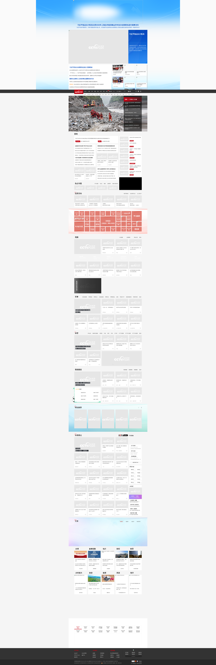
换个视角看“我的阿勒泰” (134, 514)
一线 (103, 466)
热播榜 (138, 216)
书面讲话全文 (136, 27)
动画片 (127, 521)
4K (113, 91)
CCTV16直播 (135, 333)
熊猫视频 (125, 369)
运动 (103, 385)
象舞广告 (83, 655)
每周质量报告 (132, 163)
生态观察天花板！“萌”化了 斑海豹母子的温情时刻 (121, 478)
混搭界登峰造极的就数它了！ (135, 501)
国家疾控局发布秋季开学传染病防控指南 (135, 560)
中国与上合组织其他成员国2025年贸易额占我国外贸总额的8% (83, 81)
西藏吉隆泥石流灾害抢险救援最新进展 (106, 146)
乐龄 (114, 94)
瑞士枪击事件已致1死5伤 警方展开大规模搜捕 (106, 173)
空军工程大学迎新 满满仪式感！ (135, 324)
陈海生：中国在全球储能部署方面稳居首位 (80, 462)
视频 (95, 91)
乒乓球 (115, 333)
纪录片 (133, 521)
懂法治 (132, 482)
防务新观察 (84, 296)
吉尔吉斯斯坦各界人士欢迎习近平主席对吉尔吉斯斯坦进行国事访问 (84, 70)
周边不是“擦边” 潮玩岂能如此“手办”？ (121, 510)
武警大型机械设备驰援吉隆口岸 (108, 324)
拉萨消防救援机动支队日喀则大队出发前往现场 (135, 271)
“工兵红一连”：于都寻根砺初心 (108, 307)
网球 (76, 364)
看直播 (137, 229)
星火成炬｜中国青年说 (129, 122)
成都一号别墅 (95, 399)
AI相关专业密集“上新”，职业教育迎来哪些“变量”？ (84, 162)
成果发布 (140, 652)
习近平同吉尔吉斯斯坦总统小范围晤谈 (80, 67)
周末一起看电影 (119, 450)
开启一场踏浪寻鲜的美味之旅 (135, 510)
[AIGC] (129, 91)
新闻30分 (131, 169)
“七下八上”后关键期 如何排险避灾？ (121, 494)
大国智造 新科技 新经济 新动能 (106, 204)
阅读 (117, 94)
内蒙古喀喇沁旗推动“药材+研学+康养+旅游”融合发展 (94, 584)
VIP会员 (89, 333)
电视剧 (121, 521)
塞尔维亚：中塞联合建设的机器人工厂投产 (90, 175)
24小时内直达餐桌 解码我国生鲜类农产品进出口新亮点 (84, 152)
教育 (104, 91)
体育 (101, 91)
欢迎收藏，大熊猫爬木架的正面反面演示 (108, 381)
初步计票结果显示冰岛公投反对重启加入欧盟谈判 (106, 171)
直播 (78, 389)
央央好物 (132, 94)
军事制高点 (112, 296)
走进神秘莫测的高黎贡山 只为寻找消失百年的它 (80, 478)
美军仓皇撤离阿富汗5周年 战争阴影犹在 (107, 169)
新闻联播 (131, 140)
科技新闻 (109, 164)
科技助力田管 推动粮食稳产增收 (135, 137)
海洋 (132, 573)
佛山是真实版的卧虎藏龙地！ (135, 497)
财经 (98, 91)
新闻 (89, 91)
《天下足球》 (133, 445)
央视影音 (94, 655)
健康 (111, 94)
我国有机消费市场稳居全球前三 (80, 584)
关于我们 (126, 652)
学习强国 (96, 183)
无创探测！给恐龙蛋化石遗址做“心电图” (112, 161)
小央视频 (121, 237)
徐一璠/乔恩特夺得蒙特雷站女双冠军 (80, 360)
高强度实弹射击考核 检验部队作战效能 (121, 324)
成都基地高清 (83, 392)
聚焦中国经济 (115, 183)
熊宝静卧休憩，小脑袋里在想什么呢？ (121, 381)
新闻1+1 (117, 498)
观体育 (138, 469)
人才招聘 (117, 657)
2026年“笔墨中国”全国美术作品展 (80, 560)
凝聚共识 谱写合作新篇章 (95, 75)
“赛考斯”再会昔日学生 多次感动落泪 (108, 248)
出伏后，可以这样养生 (106, 588)
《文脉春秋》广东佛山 (134, 496)
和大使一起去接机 (116, 83)
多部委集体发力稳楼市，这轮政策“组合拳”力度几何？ (121, 560)
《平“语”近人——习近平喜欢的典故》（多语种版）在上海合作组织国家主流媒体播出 (88, 72)
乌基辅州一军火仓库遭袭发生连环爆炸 (80, 324)
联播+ (100, 141)
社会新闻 (98, 164)
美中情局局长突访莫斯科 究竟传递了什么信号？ (94, 510)
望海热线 (112, 657)
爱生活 (132, 475)
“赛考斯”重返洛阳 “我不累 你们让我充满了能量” (108, 271)
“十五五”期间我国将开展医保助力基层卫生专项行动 (80, 588)
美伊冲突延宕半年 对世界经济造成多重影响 (79, 175)
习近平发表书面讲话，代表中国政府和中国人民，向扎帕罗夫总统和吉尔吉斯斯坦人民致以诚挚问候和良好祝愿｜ (104, 27)
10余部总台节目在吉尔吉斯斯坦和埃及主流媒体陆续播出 (82, 87)
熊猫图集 (136, 369)
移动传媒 (94, 657)
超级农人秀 (118, 482)
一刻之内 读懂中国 (82, 257)
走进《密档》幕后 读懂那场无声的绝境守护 (121, 446)
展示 (106, 385)
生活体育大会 (132, 193)
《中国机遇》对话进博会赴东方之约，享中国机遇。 (93, 204)
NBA (108, 333)
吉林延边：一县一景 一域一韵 (94, 588)
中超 (105, 333)
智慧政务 (133, 654)
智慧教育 (140, 654)
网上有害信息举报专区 (114, 653)
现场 (117, 252)
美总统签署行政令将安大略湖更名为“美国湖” (94, 462)
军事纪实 (95, 296)
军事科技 (107, 296)
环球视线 (104, 514)
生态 (92, 94)
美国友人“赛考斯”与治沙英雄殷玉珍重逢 (108, 446)
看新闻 (132, 469)
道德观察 (104, 450)
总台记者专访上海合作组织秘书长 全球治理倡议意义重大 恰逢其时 (89, 84)
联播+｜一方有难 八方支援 (131, 99)
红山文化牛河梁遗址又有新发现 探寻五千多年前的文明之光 (80, 564)
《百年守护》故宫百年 (134, 504)
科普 (109, 94)
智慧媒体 (126, 654)
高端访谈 (71, 84)
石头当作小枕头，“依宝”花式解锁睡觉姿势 (108, 397)
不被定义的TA (123, 256)
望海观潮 (104, 252)
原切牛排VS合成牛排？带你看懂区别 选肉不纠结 (94, 478)
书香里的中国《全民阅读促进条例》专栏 (121, 588)
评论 (92, 91)
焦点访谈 (131, 146)
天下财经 (131, 152)
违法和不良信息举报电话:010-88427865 (112, 661)
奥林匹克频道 (95, 333)
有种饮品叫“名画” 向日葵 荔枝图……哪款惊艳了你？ (80, 494)
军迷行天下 (122, 296)
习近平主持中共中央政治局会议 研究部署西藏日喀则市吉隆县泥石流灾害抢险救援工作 (92, 138)
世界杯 (101, 333)
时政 (85, 91)
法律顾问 (117, 655)
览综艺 (132, 472)
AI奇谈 (94, 256)
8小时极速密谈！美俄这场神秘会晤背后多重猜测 (108, 494)
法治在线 (117, 514)
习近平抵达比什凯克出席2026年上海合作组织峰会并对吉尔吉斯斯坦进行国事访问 (108, 25)
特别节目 (138, 521)
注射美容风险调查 (133, 160)
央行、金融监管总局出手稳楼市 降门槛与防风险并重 (121, 564)
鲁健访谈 (76, 466)
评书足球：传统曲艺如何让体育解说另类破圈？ (94, 564)
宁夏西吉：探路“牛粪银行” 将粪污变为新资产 (102, 161)
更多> (140, 237)
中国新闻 (131, 174)
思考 (117, 385)
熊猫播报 (130, 369)
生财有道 (76, 498)
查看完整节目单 (135, 462)
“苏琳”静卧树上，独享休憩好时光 (135, 397)
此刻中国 (81, 256)
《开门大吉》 (133, 450)
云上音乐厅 (139, 193)
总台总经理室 (84, 653)
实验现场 (90, 482)
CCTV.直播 (118, 91)
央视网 (94, 653)
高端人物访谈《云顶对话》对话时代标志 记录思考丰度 (80, 204)
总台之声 (75, 653)
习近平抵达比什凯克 (136, 34)
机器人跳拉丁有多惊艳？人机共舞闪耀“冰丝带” (108, 560)
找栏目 (129, 223)
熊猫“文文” (134, 385)
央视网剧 (128, 237)
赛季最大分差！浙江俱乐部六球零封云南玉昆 (135, 344)
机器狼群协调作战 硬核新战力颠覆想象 (94, 494)
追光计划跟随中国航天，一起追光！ (134, 204)
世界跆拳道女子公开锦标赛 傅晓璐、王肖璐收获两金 (94, 360)
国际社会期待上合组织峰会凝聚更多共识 (81, 78)
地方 (85, 94)
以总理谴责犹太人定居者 (93, 323)
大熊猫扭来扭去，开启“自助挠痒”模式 (135, 381)
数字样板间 (126, 193)
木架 (131, 385)
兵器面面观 (101, 296)
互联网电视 (102, 653)
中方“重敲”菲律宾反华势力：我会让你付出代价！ (135, 248)
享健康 (138, 472)
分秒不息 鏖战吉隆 (133, 143)
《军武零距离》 (134, 456)
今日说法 (104, 482)
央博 (100, 94)
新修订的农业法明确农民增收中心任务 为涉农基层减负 (84, 150)
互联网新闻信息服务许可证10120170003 (80, 661)
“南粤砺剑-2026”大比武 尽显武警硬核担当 (80, 510)
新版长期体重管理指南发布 (107, 584)
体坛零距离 (118, 466)
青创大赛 (136, 237)
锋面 (105, 183)
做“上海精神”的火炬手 (85, 141)
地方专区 (80, 226)
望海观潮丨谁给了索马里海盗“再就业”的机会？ (121, 271)
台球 (103, 348)
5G (126, 94)
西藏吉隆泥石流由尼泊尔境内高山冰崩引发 (94, 271)
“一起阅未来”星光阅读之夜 (120, 584)
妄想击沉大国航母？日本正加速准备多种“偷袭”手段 (121, 248)
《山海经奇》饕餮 (133, 500)
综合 (89, 364)
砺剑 (117, 296)
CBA (112, 333)
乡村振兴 (88, 94)
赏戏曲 (138, 482)
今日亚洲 (104, 498)
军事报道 (90, 296)
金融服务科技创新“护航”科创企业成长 (83, 146)
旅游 (106, 94)
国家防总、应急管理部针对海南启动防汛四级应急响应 (84, 155)
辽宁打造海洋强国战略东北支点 (135, 584)
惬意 (119, 385)
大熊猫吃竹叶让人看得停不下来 (121, 397)
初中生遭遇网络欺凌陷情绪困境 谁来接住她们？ (108, 478)
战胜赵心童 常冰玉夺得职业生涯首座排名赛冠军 (108, 344)
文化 (103, 94)
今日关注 (90, 514)
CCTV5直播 (121, 333)
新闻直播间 (132, 157)
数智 (123, 94)
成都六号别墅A (96, 392)
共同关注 (90, 466)
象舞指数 (92, 549)
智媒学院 (133, 652)
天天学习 (78, 141)
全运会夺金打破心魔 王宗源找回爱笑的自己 (121, 462)
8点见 (101, 183)
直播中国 (110, 91)
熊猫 (107, 91)
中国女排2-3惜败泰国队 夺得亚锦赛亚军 (132, 125)
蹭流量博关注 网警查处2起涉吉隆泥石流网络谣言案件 (107, 150)
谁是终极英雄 (128, 296)
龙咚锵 (135, 256)
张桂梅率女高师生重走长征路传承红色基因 (108, 564)
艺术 (120, 94)
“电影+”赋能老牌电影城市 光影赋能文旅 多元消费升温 (84, 164)
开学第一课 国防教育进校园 (135, 307)
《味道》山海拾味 (133, 508)
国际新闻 (76, 178)
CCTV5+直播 (128, 333)
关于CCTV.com (77, 655)
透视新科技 (77, 482)
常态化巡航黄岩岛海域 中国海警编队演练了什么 (83, 148)
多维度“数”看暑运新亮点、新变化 (130, 112)
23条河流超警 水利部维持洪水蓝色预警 (84, 157)
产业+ (129, 94)
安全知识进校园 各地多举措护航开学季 (135, 564)
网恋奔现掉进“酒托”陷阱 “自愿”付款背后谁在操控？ (108, 462)
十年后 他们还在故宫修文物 (134, 506)
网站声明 (75, 657)
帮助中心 (101, 657)
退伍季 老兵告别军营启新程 (121, 307)
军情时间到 (135, 296)
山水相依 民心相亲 (106, 141)
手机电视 (101, 655)
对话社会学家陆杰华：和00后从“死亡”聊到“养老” (80, 271)
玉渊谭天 (109, 183)
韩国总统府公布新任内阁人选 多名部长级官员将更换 (107, 178)
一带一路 (96, 94)
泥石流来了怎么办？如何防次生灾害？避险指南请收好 (107, 148)
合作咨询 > (133, 656)
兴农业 (138, 479)
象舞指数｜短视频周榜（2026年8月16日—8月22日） (94, 560)
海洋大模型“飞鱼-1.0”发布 (134, 588)
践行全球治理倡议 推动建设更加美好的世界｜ (79, 75)
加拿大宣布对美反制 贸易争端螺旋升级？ (108, 510)
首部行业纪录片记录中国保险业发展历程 (120, 204)
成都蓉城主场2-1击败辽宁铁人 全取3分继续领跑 (121, 344)
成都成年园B (83, 399)
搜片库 (134, 223)
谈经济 (132, 479)
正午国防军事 (105, 328)
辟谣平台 (112, 655)
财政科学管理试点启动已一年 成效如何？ (132, 115)
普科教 (138, 475)
